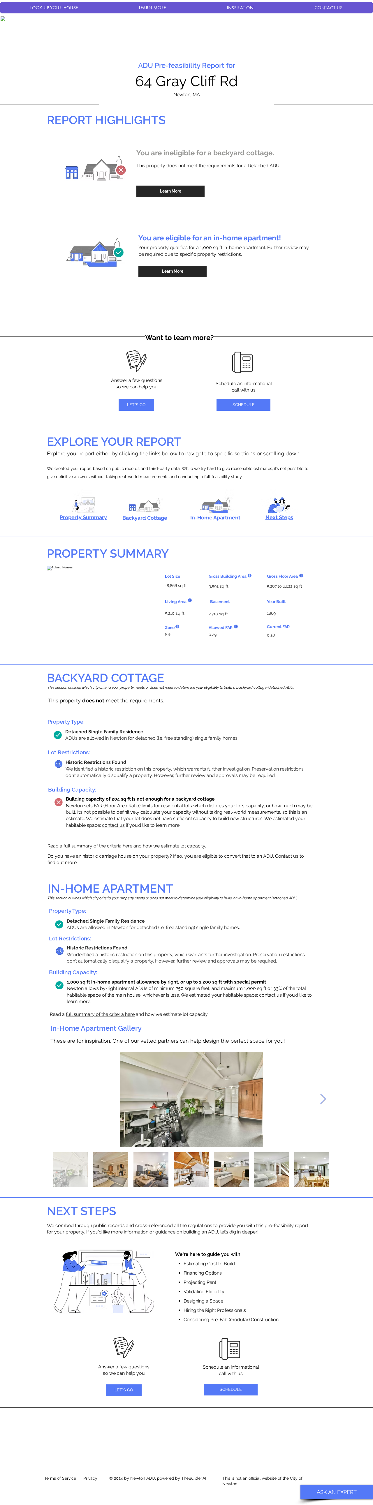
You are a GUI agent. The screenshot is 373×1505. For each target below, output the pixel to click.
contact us (113, 825)
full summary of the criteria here (98, 846)
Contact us (286, 856)
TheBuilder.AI (193, 1478)
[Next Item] (323, 1099)
